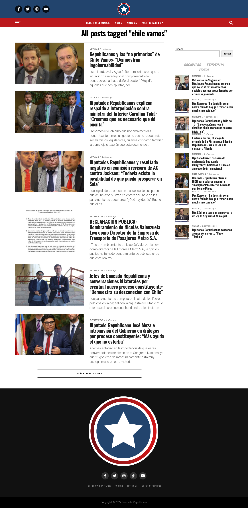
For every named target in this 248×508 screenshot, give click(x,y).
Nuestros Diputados (97, 23)
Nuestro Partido (151, 23)
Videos (118, 23)
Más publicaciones (89, 373)
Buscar (179, 49)
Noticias (132, 23)
